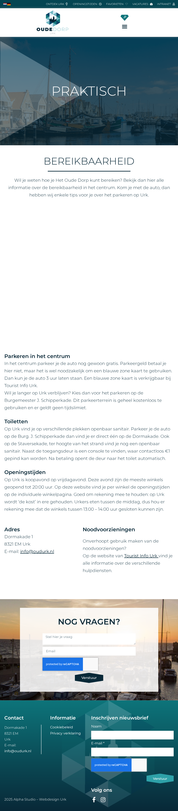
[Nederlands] (5, 4)
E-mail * (97, 743)
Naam (96, 726)
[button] (124, 26)
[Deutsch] (9, 4)
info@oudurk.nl (17, 751)
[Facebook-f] (94, 799)
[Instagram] (103, 799)
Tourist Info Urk (140, 555)
